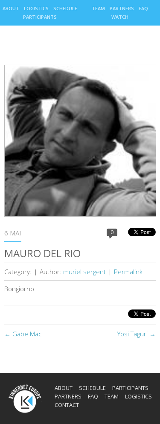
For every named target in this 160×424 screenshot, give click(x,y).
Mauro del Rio (42, 253)
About (11, 8)
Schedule (65, 8)
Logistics (36, 8)
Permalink (128, 271)
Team (98, 8)
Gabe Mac (22, 333)
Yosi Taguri (136, 333)
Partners (122, 8)
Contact (67, 405)
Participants (40, 17)
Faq (143, 8)
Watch (119, 17)
